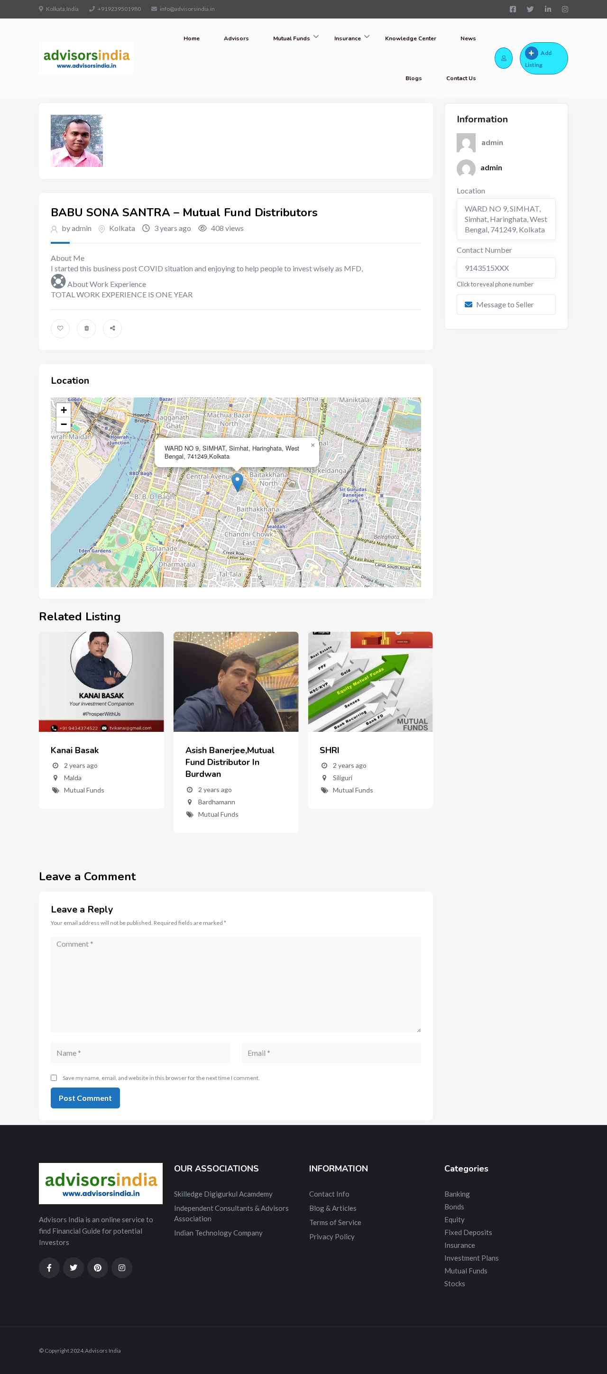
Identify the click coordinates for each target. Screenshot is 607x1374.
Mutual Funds (291, 38)
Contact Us (461, 78)
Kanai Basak (75, 750)
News (468, 38)
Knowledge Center (410, 38)
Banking (457, 1194)
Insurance (347, 38)
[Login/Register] (504, 58)
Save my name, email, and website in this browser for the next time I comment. (161, 1077)
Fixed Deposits (468, 1232)
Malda (73, 778)
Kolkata (122, 227)
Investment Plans (471, 1258)
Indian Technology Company (218, 1232)
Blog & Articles (333, 1208)
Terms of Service (335, 1222)
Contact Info (329, 1194)
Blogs (413, 78)
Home (192, 38)
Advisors (236, 38)
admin (491, 167)
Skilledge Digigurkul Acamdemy (223, 1194)
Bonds (454, 1206)
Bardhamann (216, 802)
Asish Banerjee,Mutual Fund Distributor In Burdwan (230, 762)
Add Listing (538, 58)
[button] (237, 482)
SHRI (330, 750)
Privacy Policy (332, 1236)
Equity (454, 1219)
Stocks (454, 1283)
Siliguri (342, 778)
